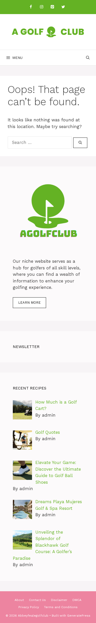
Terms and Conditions (61, 607)
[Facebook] (31, 7)
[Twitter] (63, 7)
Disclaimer (59, 600)
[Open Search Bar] (88, 57)
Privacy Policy (28, 607)
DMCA (76, 600)
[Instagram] (41, 7)
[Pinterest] (52, 7)
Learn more (29, 302)
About (19, 600)
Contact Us (37, 600)
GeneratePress (78, 615)
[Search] (80, 143)
